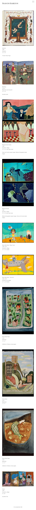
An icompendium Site (18, 507)
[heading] (10, 3)
